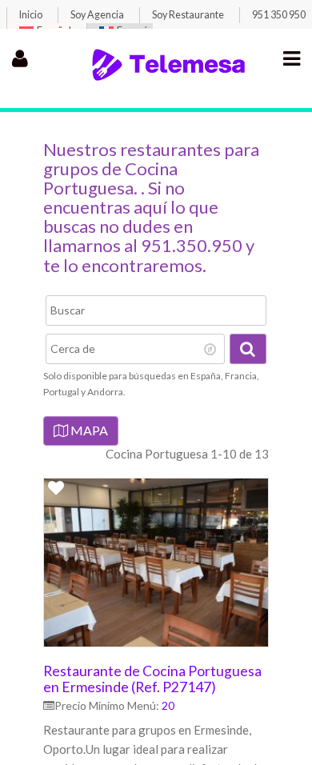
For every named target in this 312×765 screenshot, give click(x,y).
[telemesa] (168, 78)
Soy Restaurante (188, 15)
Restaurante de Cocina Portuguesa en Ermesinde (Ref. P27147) (152, 679)
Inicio (30, 15)
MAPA (88, 430)
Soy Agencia (97, 15)
